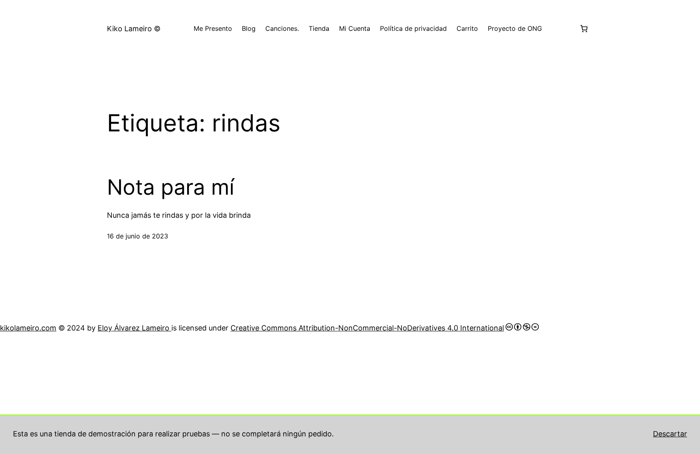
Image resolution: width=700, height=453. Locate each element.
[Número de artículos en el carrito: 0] (584, 28)
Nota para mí (170, 187)
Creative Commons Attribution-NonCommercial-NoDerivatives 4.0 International (367, 328)
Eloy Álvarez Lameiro (134, 328)
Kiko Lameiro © (133, 28)
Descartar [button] (670, 433)
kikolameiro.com (28, 328)
